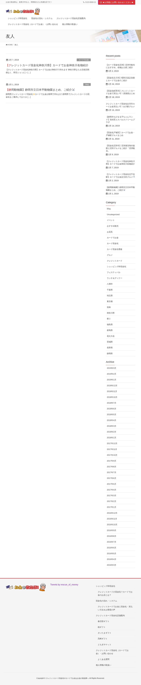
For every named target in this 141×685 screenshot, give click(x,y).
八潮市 (110, 284)
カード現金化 (112, 243)
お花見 (110, 232)
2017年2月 (111, 501)
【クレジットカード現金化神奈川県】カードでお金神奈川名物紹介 (47, 65)
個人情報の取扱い (103, 665)
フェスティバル (113, 272)
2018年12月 (112, 385)
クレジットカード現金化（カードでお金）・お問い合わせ (112, 652)
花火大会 (111, 336)
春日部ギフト (103, 621)
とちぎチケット (104, 644)
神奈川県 (111, 313)
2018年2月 (111, 432)
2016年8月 (111, 536)
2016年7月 (111, 542)
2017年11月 (112, 449)
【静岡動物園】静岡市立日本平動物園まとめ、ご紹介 (39, 89)
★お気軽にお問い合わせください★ (118, 2)
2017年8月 (111, 467)
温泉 (109, 307)
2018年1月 (111, 437)
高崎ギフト (102, 639)
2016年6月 (111, 548)
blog (87, 84)
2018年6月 (111, 409)
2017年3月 (111, 495)
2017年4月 (111, 490)
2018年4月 (111, 420)
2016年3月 (111, 565)
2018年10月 (112, 397)
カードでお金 (84, 60)
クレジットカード (114, 261)
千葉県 (110, 290)
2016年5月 (111, 553)
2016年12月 (112, 513)
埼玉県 (110, 295)
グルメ (110, 255)
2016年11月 (112, 519)
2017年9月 (111, 461)
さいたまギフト (104, 633)
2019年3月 (111, 368)
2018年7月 (111, 403)
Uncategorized (113, 214)
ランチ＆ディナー (114, 278)
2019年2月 (111, 374)
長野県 (110, 347)
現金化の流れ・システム (106, 601)
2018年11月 (112, 391)
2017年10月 (112, 455)
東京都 (110, 301)
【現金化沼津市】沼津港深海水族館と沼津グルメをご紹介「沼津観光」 (120, 148)
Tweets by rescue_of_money (64, 584)
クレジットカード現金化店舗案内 (110, 615)
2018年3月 (111, 426)
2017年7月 (111, 472)
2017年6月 (111, 478)
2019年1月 (111, 380)
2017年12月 (112, 443)
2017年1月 (111, 507)
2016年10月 (112, 524)
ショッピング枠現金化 (116, 266)
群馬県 (110, 330)
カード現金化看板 (114, 249)
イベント (111, 220)
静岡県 (110, 353)
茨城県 (110, 342)
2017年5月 (111, 484)
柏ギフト (101, 627)
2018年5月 (111, 414)
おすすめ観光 (112, 226)
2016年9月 (111, 530)
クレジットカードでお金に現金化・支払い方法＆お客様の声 (115, 608)
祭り (109, 319)
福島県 (110, 324)
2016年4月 (111, 559)
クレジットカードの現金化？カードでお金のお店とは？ (115, 593)
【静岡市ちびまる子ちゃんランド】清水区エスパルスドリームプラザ (120, 119)
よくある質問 (103, 659)
